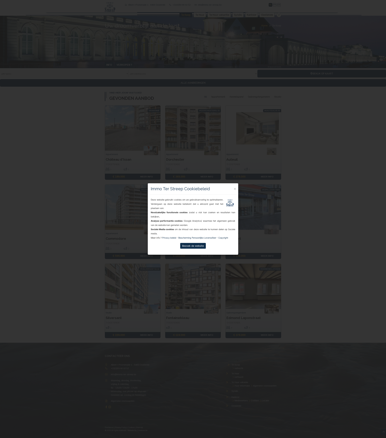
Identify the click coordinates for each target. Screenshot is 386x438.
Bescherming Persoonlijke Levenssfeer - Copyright (203, 237)
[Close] (235, 189)
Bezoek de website (193, 245)
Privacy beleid (169, 237)
